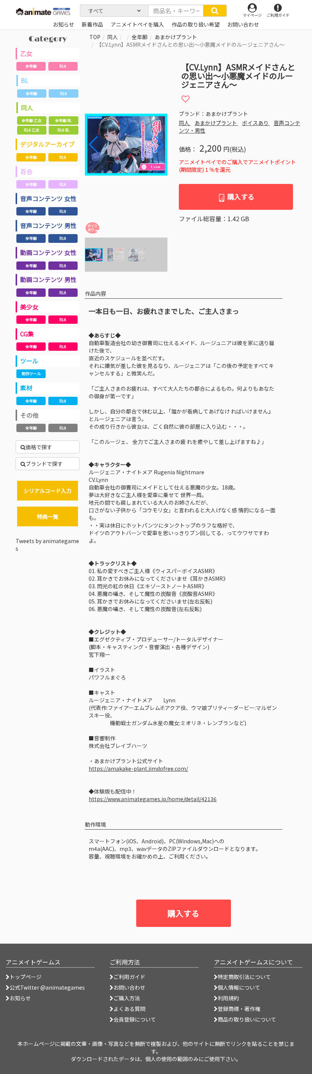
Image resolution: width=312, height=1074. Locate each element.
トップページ (25, 977)
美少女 (29, 306)
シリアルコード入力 (48, 490)
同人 (27, 107)
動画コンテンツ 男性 (48, 279)
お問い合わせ (129, 987)
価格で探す (38, 447)
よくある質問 (129, 1008)
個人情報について (239, 987)
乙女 (26, 53)
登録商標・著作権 (239, 1008)
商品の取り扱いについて (247, 1019)
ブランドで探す (44, 463)
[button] (158, 144)
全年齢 (31, 66)
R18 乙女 (31, 130)
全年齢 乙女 (31, 120)
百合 (26, 171)
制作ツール (31, 373)
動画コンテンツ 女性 (48, 252)
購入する (240, 196)
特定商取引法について (244, 977)
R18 (62, 66)
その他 (29, 415)
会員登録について (134, 1019)
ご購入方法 (126, 998)
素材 (26, 387)
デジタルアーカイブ (47, 144)
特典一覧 (47, 516)
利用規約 (228, 998)
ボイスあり (256, 123)
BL (25, 80)
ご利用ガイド (129, 977)
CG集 (27, 333)
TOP (94, 37)
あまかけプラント (175, 37)
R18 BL (63, 130)
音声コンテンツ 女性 (48, 198)
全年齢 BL (63, 120)
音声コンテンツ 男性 (48, 225)
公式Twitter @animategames (47, 987)
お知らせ (20, 998)
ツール (29, 360)
